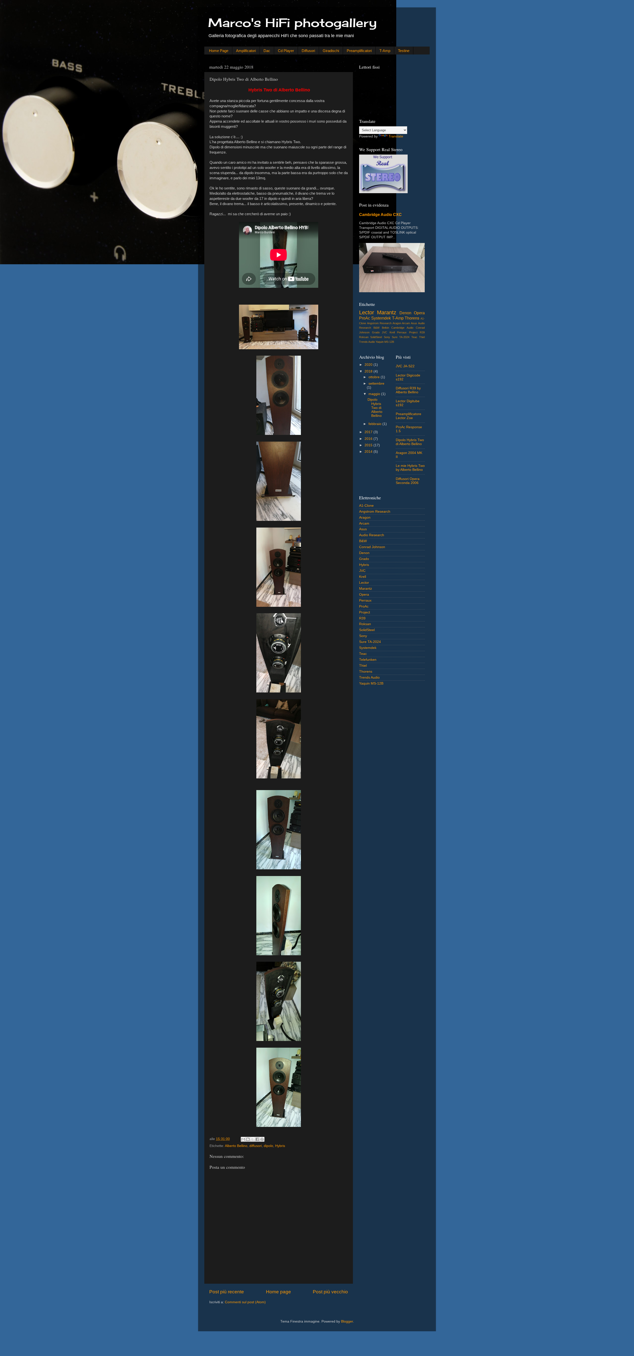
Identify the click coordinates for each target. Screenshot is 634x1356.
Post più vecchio (330, 1291)
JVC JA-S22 (405, 366)
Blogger (347, 1321)
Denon (405, 313)
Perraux (402, 332)
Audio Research (371, 535)
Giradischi (331, 51)
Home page (278, 1291)
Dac (267, 51)
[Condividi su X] (252, 1139)
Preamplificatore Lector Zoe (408, 416)
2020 (369, 365)
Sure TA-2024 (400, 337)
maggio (375, 394)
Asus (414, 323)
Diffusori (308, 51)
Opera (419, 313)
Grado (376, 332)
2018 (369, 371)
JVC (384, 332)
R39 (422, 332)
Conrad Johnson (372, 547)
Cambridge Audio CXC (380, 215)
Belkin (385, 327)
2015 (369, 445)
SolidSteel (376, 337)
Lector (366, 312)
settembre (376, 383)
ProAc (364, 318)
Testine (403, 51)
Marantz (386, 312)
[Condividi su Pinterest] (262, 1139)
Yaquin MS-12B (385, 341)
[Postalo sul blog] (247, 1139)
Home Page (218, 51)
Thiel (422, 337)
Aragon (397, 323)
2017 (369, 432)
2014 (369, 451)
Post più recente (226, 1291)
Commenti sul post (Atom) (245, 1302)
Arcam (406, 323)
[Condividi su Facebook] (257, 1139)
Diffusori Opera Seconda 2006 (408, 481)
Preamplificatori (359, 51)
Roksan (364, 337)
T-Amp (384, 51)
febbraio (375, 424)
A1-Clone (366, 505)
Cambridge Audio (402, 327)
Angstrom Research (379, 323)
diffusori (255, 1146)
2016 (369, 439)
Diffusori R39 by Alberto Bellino (408, 390)
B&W (376, 327)
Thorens (412, 318)
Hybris (280, 1146)
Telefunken (367, 660)
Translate (396, 136)
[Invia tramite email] (243, 1139)
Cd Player (286, 51)
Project (413, 332)
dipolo (268, 1146)
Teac (414, 337)
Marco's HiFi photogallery (292, 22)
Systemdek (381, 318)
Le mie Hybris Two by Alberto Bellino (410, 468)
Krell (392, 332)
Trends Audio (367, 341)
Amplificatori (246, 51)
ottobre (375, 377)
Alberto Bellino (236, 1146)
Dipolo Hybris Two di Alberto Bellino (375, 408)
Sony (387, 337)
